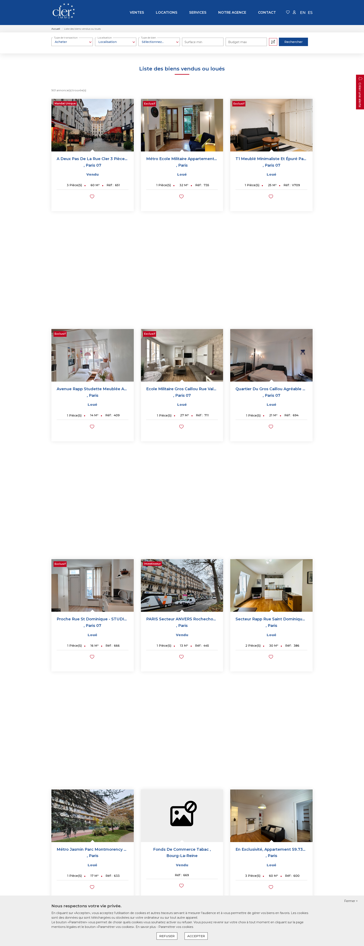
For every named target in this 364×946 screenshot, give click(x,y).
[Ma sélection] (288, 12)
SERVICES (197, 13)
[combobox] (72, 42)
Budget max (237, 42)
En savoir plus (146, 927)
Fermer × (351, 901)
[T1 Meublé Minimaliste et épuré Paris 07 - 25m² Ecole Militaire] (271, 125)
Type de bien (148, 37)
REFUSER (167, 936)
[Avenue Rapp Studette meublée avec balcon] (92, 355)
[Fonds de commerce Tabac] (182, 815)
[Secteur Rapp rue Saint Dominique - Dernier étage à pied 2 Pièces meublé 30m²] (271, 585)
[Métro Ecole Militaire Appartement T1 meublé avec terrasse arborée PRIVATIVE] (182, 125)
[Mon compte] (294, 12)
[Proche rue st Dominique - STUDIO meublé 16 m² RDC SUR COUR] (92, 585)
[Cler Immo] (63, 12)
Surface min (193, 42)
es (310, 12)
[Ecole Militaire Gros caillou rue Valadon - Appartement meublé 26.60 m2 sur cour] (182, 355)
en (303, 12)
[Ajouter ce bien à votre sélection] (92, 197)
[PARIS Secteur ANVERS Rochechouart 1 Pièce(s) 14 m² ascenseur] (182, 585)
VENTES (137, 13)
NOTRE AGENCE (232, 13)
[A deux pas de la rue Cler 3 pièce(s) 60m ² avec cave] (92, 125)
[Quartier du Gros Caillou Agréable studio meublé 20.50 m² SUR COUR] (271, 355)
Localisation (105, 37)
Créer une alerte (360, 94)
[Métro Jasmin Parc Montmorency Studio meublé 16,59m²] (92, 815)
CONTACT (267, 13)
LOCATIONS (166, 13)
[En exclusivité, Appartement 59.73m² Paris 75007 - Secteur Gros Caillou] (271, 815)
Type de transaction (66, 37)
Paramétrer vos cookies (175, 927)
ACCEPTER (196, 936)
